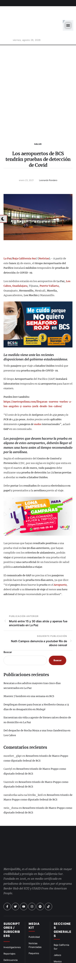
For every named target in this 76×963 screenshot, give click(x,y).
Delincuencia (10, 944)
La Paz (7, 242)
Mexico (58, 945)
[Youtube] (23, 890)
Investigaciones (12, 931)
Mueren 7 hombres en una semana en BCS (29, 680)
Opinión (8, 950)
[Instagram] (32, 890)
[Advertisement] (38, 76)
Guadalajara (19, 270)
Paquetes (34, 937)
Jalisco (57, 939)
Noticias (44, 242)
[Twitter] (15, 890)
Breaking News (12, 956)
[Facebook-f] (7, 890)
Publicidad (34, 921)
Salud (38, 128)
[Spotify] (40, 890)
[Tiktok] (48, 890)
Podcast (58, 958)
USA (56, 951)
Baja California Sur (24, 242)
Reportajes (9, 937)
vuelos (37, 408)
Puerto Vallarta (49, 270)
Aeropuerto (60, 568)
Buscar (8, 636)
